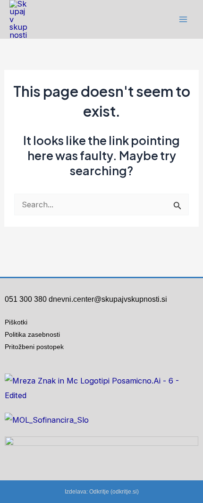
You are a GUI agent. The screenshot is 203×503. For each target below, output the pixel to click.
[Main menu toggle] (183, 19)
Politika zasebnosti (32, 334)
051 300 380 (26, 299)
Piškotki (16, 322)
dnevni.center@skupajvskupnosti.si (108, 299)
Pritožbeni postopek (38, 346)
